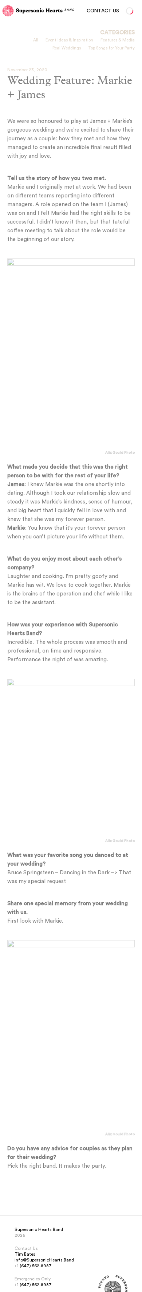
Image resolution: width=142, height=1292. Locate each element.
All (35, 40)
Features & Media (117, 40)
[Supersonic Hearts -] (8, 11)
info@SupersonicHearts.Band (44, 1260)
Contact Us (103, 10)
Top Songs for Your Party (111, 48)
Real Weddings (66, 48)
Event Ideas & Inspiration (69, 40)
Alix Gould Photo (120, 452)
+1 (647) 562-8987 (33, 1266)
